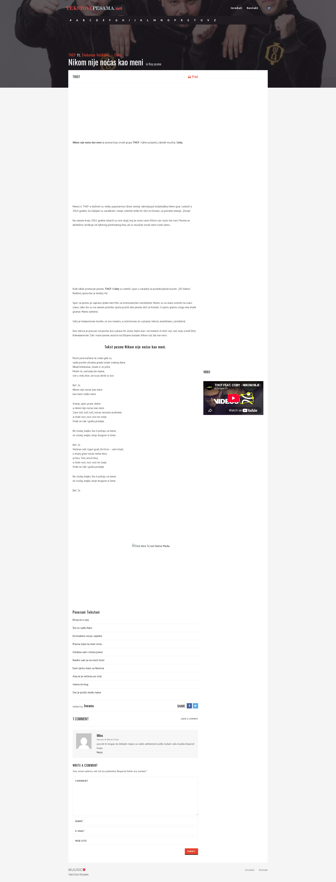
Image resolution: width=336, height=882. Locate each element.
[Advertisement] (135, 110)
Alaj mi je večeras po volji (87, 676)
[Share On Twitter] (195, 705)
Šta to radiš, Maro (82, 628)
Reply (100, 752)
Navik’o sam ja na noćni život (88, 660)
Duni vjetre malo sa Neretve (88, 668)
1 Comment (81, 718)
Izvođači (236, 8)
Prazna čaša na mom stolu (87, 644)
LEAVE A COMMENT (189, 718)
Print (194, 76)
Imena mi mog (80, 684)
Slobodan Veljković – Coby (101, 55)
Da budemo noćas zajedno (87, 636)
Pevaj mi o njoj (81, 619)
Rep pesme (155, 64)
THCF (72, 55)
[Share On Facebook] (189, 705)
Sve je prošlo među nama (87, 692)
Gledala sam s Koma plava (88, 652)
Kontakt (252, 8)
